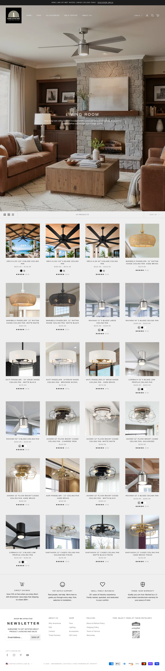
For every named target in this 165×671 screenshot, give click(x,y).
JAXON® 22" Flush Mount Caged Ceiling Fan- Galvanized (142, 440)
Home (29, 15)
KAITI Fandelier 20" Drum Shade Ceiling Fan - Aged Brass (102, 381)
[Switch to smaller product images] (9, 214)
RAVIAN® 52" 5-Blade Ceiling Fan (22, 439)
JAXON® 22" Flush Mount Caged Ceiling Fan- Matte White (102, 440)
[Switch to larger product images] (5, 214)
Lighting (72, 627)
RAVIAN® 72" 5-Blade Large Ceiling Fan (102, 322)
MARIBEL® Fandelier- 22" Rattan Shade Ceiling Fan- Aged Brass (142, 262)
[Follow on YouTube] (27, 655)
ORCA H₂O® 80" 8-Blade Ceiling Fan (102, 262)
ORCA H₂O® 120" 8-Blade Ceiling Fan (23, 262)
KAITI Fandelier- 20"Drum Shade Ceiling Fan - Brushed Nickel (62, 381)
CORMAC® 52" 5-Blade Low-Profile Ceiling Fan (142, 381)
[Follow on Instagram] (14, 655)
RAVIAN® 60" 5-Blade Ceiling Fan (142, 320)
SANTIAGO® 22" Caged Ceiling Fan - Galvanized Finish (63, 554)
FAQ (50, 627)
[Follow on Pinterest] (20, 655)
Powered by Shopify (87, 663)
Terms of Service (93, 631)
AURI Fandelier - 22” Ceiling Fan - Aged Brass (62, 497)
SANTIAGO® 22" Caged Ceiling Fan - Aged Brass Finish (142, 554)
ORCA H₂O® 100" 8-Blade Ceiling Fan (63, 262)
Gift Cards (73, 635)
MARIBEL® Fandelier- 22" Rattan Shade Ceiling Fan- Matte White (22, 322)
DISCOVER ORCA (105, 2)
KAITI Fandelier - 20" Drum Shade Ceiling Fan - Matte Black (23, 381)
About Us (87, 15)
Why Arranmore (55, 623)
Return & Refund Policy (96, 623)
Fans (39, 15)
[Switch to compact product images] (13, 214)
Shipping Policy (93, 627)
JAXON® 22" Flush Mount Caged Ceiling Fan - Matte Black (102, 497)
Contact (52, 631)
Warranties (91, 635)
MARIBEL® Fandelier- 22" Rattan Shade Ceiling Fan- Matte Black (62, 322)
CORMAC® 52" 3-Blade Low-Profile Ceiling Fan (22, 554)
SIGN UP (35, 637)
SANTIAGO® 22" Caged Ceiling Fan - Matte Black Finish (102, 554)
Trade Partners (54, 635)
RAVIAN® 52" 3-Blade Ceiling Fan (142, 496)
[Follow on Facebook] (7, 655)
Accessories (53, 15)
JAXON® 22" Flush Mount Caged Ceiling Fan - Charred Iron (63, 440)
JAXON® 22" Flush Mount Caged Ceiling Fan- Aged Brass (23, 497)
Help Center (71, 15)
